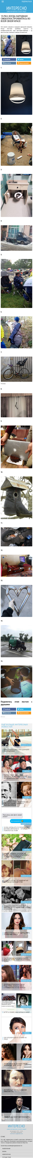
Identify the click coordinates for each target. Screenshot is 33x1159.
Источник (3, 716)
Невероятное (6, 1154)
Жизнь (4, 1151)
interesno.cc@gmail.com (16, 1133)
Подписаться (27, 1)
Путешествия (6, 1157)
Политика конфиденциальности (11, 1145)
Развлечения (6, 1148)
